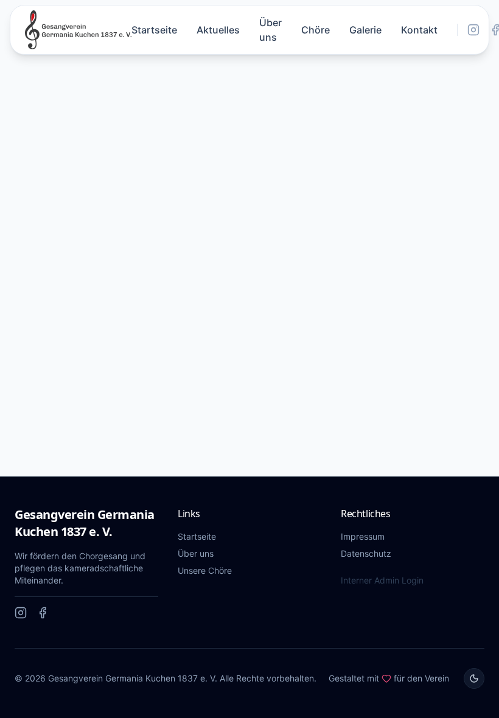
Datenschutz (366, 553)
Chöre (315, 30)
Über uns (270, 29)
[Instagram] (473, 30)
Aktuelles (218, 30)
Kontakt (419, 30)
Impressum (363, 536)
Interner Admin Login (382, 580)
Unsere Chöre (205, 570)
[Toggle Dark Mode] (474, 678)
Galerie (365, 30)
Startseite (154, 30)
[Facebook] (43, 613)
